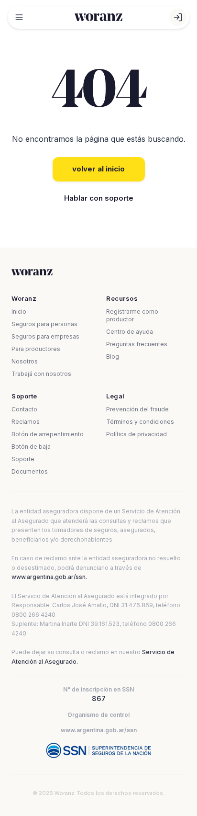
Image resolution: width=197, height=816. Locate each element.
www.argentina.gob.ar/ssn (99, 730)
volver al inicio (98, 168)
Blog (112, 356)
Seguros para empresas (45, 336)
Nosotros (24, 361)
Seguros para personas (44, 324)
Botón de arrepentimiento (47, 434)
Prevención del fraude (137, 409)
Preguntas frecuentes (136, 344)
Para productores (35, 348)
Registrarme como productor (132, 315)
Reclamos (25, 421)
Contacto (24, 409)
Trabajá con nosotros (41, 373)
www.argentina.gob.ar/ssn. (49, 576)
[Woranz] (98, 17)
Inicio (18, 311)
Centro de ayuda (129, 331)
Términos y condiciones (140, 421)
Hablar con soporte (98, 198)
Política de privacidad (136, 434)
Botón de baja (31, 446)
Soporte (22, 459)
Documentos (29, 471)
